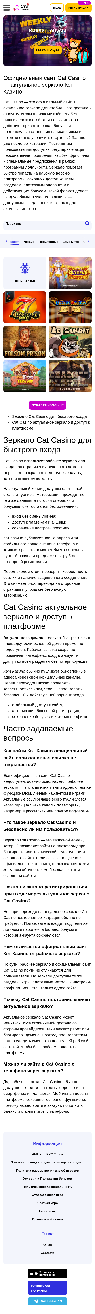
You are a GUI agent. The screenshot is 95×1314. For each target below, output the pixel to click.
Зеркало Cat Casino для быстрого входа (49, 416)
